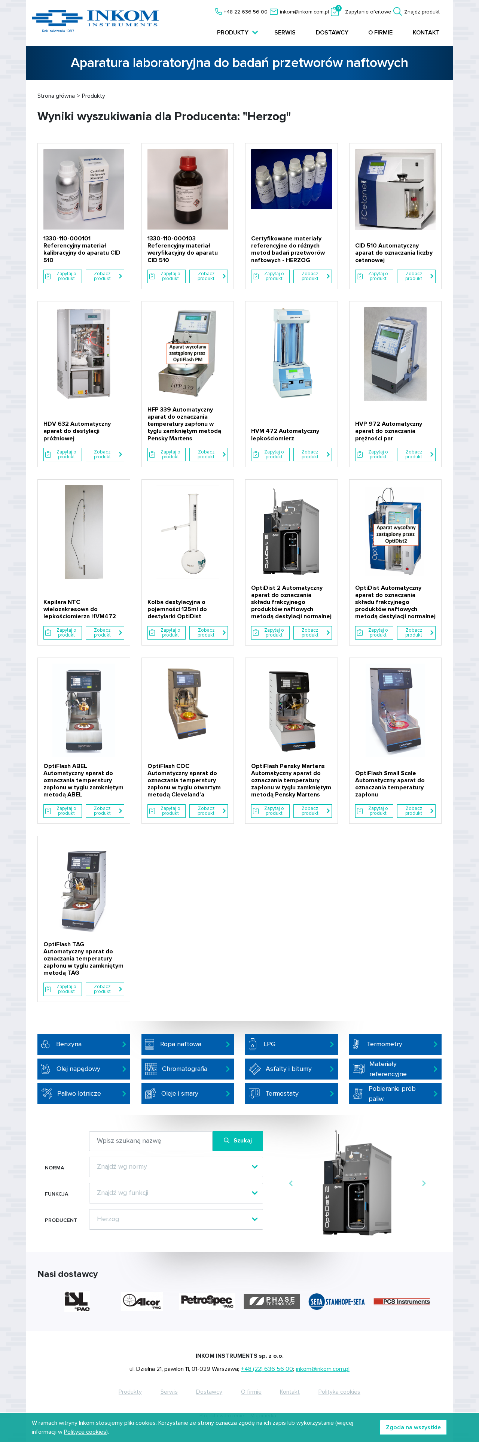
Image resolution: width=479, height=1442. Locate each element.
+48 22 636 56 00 (246, 12)
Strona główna (56, 96)
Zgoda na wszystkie (413, 1427)
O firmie (380, 32)
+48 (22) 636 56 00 (267, 1369)
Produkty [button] (233, 32)
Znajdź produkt (422, 12)
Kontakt (426, 32)
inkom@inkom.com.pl (304, 12)
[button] (290, 1183)
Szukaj (243, 1140)
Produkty (130, 1392)
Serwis (285, 32)
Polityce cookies (85, 1432)
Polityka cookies (339, 1392)
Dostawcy (332, 32)
